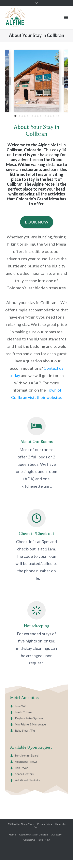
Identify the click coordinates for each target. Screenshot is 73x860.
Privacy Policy (44, 823)
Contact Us (29, 839)
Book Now (44, 839)
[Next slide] (65, 81)
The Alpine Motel (25, 823)
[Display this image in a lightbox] (36, 81)
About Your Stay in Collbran (33, 834)
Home (12, 834)
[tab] (15, 116)
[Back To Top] (63, 850)
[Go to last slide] (8, 81)
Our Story (56, 834)
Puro (36, 827)
